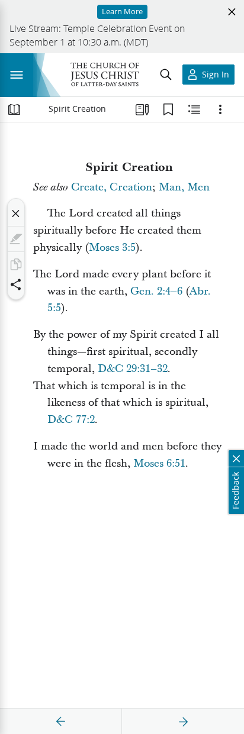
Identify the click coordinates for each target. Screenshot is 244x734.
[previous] (61, 721)
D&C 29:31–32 (133, 368)
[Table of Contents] (14, 109)
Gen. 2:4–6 (156, 291)
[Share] (16, 284)
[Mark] (16, 239)
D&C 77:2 (71, 419)
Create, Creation (111, 187)
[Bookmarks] (168, 109)
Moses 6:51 (159, 463)
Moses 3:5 (112, 247)
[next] (183, 721)
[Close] (16, 213)
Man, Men (184, 187)
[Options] (220, 109)
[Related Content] (194, 109)
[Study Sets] (142, 109)
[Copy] (16, 264)
